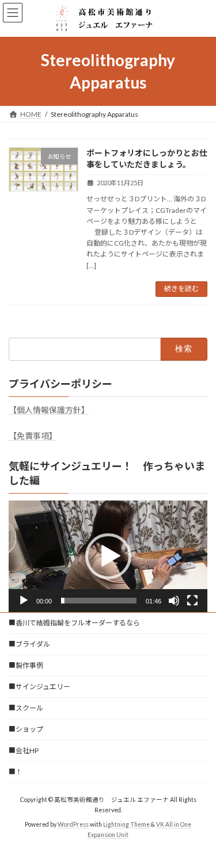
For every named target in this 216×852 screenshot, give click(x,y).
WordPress (73, 823)
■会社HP (24, 750)
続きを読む (181, 288)
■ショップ (26, 729)
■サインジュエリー (39, 686)
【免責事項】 (33, 436)
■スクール (26, 708)
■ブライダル (29, 644)
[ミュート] (174, 600)
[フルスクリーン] (192, 600)
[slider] (99, 600)
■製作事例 (26, 665)
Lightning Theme (126, 823)
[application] (108, 556)
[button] (108, 556)
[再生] (23, 600)
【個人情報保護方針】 (49, 410)
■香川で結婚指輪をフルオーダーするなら (74, 622)
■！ (15, 771)
